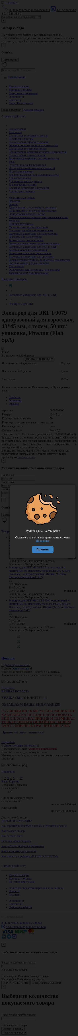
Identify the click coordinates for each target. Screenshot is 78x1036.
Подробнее (43, 540)
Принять (42, 549)
